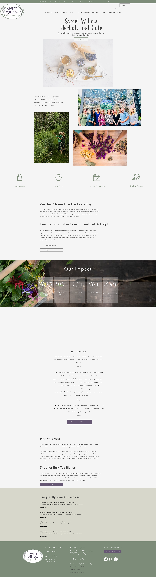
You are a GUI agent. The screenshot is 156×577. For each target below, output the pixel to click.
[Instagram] (111, 559)
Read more (44, 507)
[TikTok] (116, 559)
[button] (116, 8)
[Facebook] (106, 559)
